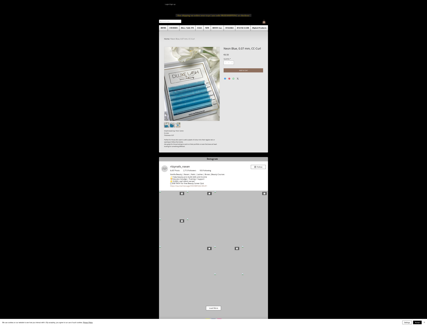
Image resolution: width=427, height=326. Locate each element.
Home (166, 39)
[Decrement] (225, 63)
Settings (407, 322)
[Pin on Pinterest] (229, 78)
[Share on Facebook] (225, 78)
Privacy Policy (88, 322)
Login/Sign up (170, 4)
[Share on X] (237, 78)
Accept (417, 322)
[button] (264, 21)
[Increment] (232, 63)
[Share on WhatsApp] (233, 78)
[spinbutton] (229, 63)
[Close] (424, 322)
